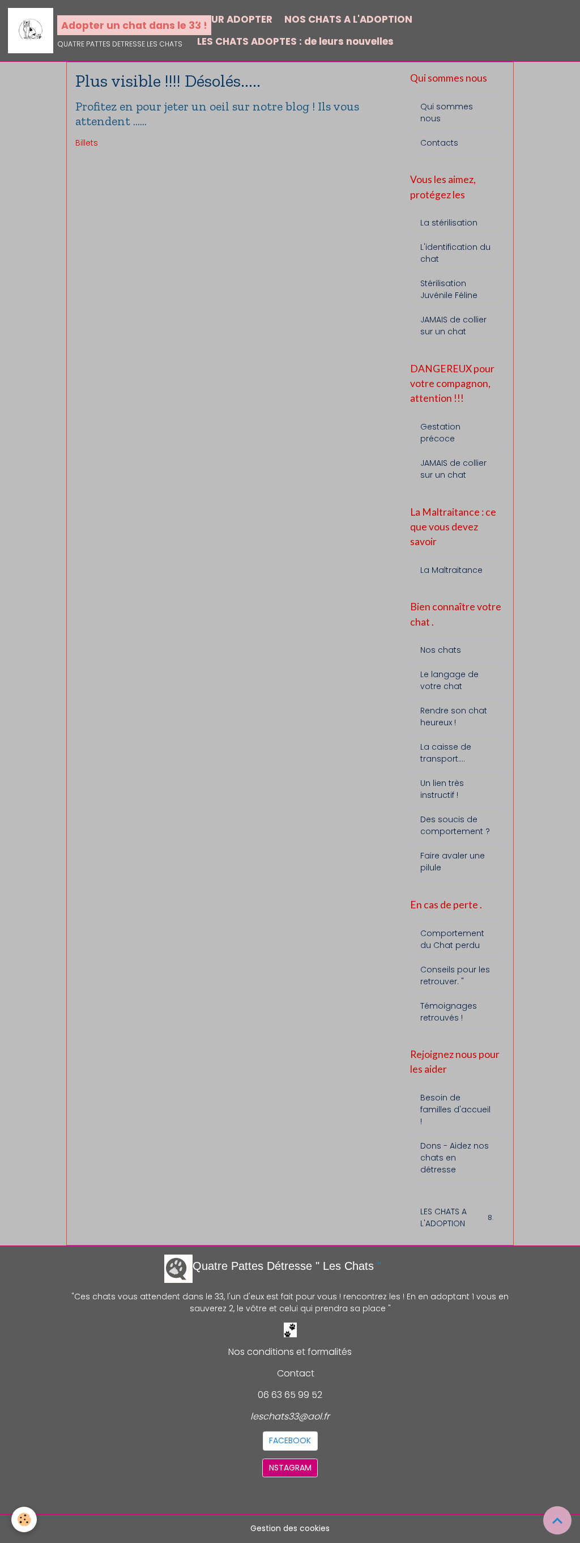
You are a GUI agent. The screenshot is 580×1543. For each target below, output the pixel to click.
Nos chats (440, 650)
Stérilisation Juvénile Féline (448, 289)
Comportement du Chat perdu (452, 939)
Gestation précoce (440, 432)
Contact (295, 1373)
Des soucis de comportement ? (455, 825)
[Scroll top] (557, 1520)
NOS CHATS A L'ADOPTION (348, 19)
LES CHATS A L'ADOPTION (456, 1217)
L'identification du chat (455, 253)
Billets (86, 142)
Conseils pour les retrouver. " (455, 975)
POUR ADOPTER (234, 19)
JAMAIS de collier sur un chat (453, 325)
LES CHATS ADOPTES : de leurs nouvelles (295, 41)
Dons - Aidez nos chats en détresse (454, 1157)
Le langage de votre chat (449, 680)
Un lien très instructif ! (442, 789)
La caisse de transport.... (445, 752)
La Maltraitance (451, 570)
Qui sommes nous (446, 112)
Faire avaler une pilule (452, 861)
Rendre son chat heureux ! (453, 716)
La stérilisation (448, 222)
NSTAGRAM (290, 1467)
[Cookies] (24, 1519)
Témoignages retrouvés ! (448, 1011)
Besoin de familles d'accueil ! (455, 1109)
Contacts (439, 142)
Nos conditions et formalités (290, 1351)
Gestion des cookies (290, 1528)
